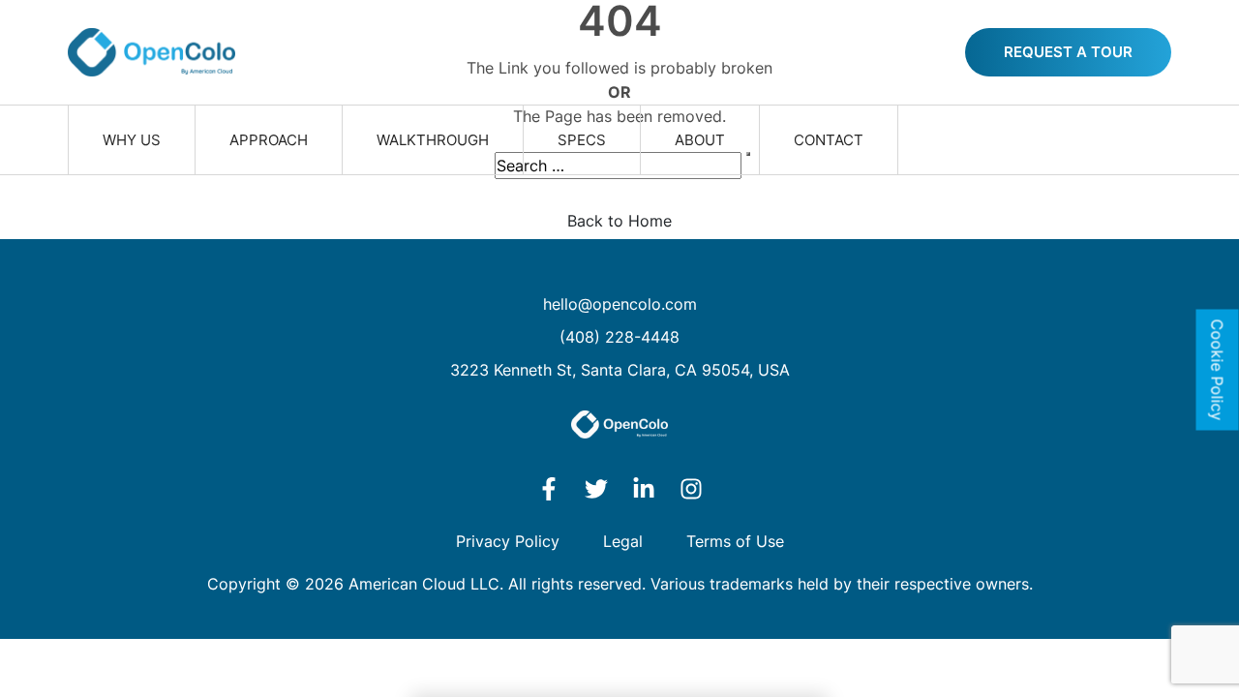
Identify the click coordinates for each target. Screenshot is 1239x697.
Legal (623, 541)
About (700, 140)
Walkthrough (433, 140)
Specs (582, 140)
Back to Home (619, 220)
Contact (828, 140)
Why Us (132, 140)
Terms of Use (735, 541)
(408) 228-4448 (619, 337)
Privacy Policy (507, 541)
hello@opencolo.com (620, 304)
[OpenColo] (151, 52)
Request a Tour (1068, 52)
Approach (268, 140)
